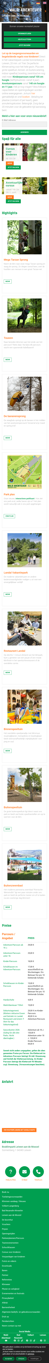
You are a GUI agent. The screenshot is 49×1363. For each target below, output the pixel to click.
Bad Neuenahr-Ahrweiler (12, 1210)
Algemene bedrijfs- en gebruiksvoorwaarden (21, 1312)
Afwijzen (21, 1359)
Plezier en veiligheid (10, 1289)
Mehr (10, 163)
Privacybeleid (7, 1298)
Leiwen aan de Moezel (11, 1215)
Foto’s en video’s (9, 1261)
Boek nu (5, 1192)
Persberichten (8, 1321)
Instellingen (35, 1359)
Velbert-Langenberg (10, 1206)
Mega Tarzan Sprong (16, 259)
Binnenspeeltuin (13, 729)
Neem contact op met (11, 1326)
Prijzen (5, 1229)
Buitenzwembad (13, 885)
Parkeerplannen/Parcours (13, 1238)
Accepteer (8, 1359)
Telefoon (38, 1180)
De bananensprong (15, 416)
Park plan (9, 494)
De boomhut (7, 1220)
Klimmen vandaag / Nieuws (14, 1201)
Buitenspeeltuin (13, 807)
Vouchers (6, 1224)
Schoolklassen (8, 1247)
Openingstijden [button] (24, 33)
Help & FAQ (11, 1180)
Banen (4, 1270)
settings (31, 1354)
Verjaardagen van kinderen (13, 1256)
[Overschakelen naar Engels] (44, 3)
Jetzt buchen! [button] (24, 45)
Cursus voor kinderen (11, 1252)
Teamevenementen (10, 1243)
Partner (5, 1275)
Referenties (7, 1280)
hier (33, 93)
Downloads (7, 1266)
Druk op (5, 1316)
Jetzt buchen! (13, 167)
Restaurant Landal (14, 650)
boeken (26, 96)
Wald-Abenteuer (25, 9)
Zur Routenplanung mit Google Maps (19, 1130)
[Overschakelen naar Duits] (38, 3)
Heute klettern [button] (24, 39)
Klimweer (6, 1284)
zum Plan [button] (9, 516)
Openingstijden (8, 1233)
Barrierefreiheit (8, 1307)
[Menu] (5, 3)
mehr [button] (7, 281)
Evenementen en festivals (13, 1293)
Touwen (8, 337)
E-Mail (24, 1180)
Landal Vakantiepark (16, 572)
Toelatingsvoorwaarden (12, 1197)
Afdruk (5, 1303)
